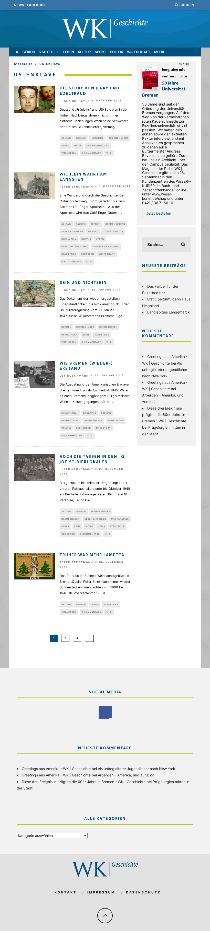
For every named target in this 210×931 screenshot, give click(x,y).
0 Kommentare (91, 153)
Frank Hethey (72, 100)
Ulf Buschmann (74, 375)
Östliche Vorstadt (74, 246)
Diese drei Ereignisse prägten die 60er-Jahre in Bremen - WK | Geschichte (164, 414)
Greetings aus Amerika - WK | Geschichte (56, 768)
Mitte (78, 145)
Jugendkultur (119, 138)
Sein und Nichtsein (83, 283)
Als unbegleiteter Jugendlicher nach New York (164, 369)
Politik (116, 52)
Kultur (84, 52)
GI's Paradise (120, 519)
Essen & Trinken (72, 231)
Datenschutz (143, 892)
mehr (159, 52)
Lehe (77, 526)
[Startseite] (17, 52)
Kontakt (66, 892)
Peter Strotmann (76, 186)
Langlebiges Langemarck (168, 312)
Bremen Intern (115, 224)
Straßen (87, 254)
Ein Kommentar (71, 435)
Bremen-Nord (85, 327)
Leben (68, 52)
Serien (29, 52)
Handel (93, 231)
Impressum (101, 892)
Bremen (81, 138)
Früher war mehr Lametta (92, 555)
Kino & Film (69, 239)
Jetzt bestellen (158, 213)
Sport (100, 52)
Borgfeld (89, 413)
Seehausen (83, 428)
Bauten (81, 224)
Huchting (97, 138)
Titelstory (69, 153)
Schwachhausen (98, 145)
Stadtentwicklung (105, 246)
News (19, 5)
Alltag (66, 138)
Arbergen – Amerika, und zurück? (126, 775)
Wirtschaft (138, 52)
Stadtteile (49, 52)
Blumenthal (69, 413)
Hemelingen (69, 334)
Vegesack (68, 534)
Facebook (36, 5)
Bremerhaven (108, 327)
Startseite (23, 64)
